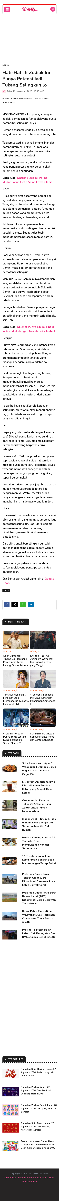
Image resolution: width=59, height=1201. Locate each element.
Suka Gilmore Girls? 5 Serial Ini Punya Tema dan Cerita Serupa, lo (42, 737)
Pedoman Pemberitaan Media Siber (36, 1177)
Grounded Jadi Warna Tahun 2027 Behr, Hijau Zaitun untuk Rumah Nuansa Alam (36, 806)
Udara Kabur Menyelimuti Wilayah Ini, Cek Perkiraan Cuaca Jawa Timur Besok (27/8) (38, 916)
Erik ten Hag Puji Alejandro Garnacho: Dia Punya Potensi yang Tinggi (41, 660)
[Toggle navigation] (7, 9)
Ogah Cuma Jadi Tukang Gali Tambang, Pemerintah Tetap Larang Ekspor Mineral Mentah (16, 662)
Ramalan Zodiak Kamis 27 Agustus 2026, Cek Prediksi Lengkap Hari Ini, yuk (36, 1090)
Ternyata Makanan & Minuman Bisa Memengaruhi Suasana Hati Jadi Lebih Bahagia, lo (16, 701)
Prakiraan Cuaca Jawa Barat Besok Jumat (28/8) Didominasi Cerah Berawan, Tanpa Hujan (39, 898)
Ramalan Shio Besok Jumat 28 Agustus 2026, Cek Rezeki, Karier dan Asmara (37, 1126)
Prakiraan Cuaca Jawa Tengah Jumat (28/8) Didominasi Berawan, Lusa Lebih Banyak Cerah (38, 879)
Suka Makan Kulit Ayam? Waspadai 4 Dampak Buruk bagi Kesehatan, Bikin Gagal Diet (39, 769)
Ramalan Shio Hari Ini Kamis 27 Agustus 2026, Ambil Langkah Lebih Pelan (38, 1072)
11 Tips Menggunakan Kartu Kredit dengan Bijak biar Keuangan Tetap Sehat (39, 859)
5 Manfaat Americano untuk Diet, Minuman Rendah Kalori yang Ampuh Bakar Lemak (39, 787)
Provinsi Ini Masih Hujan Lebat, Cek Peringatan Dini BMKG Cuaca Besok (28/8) (38, 933)
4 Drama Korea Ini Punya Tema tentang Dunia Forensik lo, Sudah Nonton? (15, 738)
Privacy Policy (29, 1181)
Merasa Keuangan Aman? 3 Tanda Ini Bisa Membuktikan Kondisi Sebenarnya (39, 843)
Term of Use (10, 1177)
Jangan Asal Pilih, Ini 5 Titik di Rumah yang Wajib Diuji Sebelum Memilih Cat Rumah (39, 824)
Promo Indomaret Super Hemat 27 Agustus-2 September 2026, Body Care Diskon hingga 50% (38, 1144)
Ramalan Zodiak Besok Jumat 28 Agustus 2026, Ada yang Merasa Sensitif (39, 1108)
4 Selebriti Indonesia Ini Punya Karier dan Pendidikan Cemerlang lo (42, 699)
